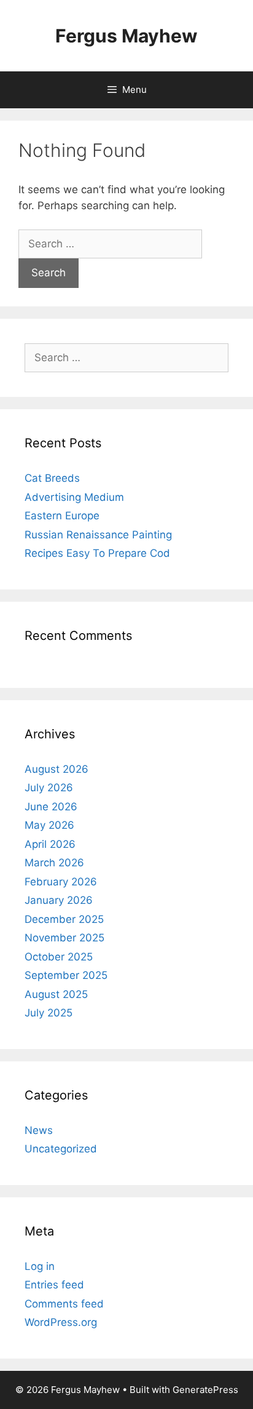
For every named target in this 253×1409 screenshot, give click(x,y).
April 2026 (50, 844)
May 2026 (49, 825)
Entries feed (54, 1285)
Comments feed (64, 1304)
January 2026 (59, 900)
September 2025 (66, 975)
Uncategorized (61, 1149)
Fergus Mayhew (126, 36)
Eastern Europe (62, 515)
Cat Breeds (52, 478)
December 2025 (64, 919)
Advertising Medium (74, 497)
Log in (40, 1266)
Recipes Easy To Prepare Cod (97, 553)
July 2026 (49, 787)
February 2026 (61, 882)
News (39, 1130)
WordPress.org (61, 1322)
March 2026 (54, 862)
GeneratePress (205, 1389)
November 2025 (64, 938)
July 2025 (48, 1013)
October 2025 (59, 957)
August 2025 (56, 994)
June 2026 (51, 806)
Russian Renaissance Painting (98, 535)
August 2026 (56, 769)
